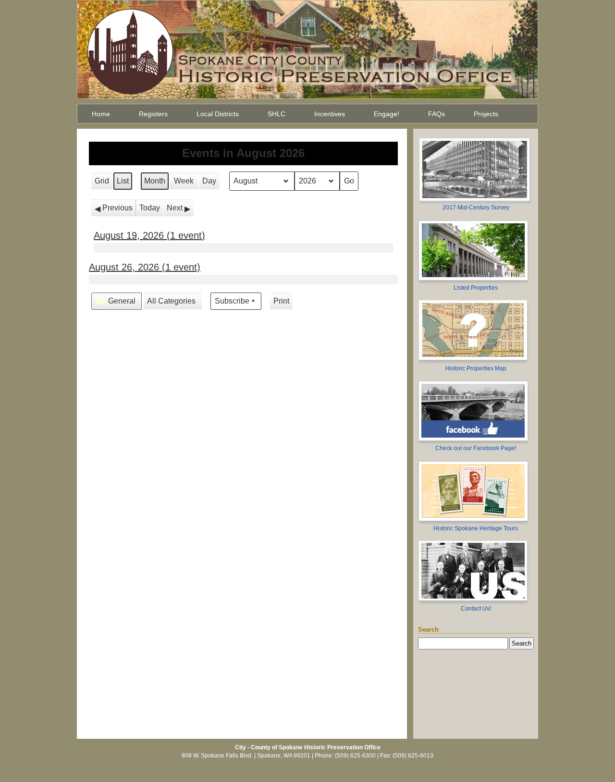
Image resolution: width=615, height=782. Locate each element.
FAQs (436, 114)
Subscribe (232, 301)
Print (281, 303)
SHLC (276, 114)
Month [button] (154, 181)
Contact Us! (476, 608)
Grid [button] (102, 183)
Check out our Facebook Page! (475, 448)
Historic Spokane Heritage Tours (475, 528)
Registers (153, 114)
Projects (486, 114)
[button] (113, 208)
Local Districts (218, 114)
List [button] (124, 183)
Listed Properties (476, 287)
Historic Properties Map (475, 368)
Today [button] (149, 208)
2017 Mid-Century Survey (476, 207)
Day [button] (209, 181)
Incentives (329, 114)
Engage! (386, 114)
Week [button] (184, 181)
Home (101, 114)
